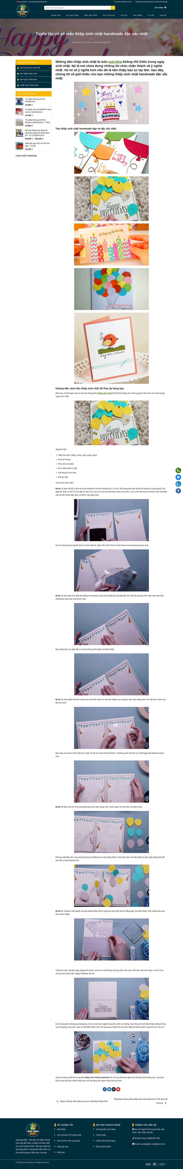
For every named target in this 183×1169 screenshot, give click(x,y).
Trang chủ (56, 15)
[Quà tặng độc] (28, 11)
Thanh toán (101, 1135)
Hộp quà (61, 1152)
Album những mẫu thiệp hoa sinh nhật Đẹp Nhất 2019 (84, 1101)
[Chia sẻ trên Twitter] (109, 1089)
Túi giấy (124, 15)
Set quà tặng (72, 15)
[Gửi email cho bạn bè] (114, 1089)
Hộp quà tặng (90, 15)
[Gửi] (113, 8)
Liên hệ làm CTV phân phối (69, 1135)
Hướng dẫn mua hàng (106, 1129)
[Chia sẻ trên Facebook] (105, 1089)
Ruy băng (137, 15)
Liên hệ (163, 15)
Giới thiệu (61, 1129)
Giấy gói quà (109, 15)
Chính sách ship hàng (105, 1141)
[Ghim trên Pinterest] (118, 1089)
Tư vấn (151, 15)
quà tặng (115, 61)
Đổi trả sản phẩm (103, 1146)
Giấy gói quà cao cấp (29, 68)
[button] (160, 8)
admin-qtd (106, 42)
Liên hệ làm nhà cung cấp (68, 1141)
